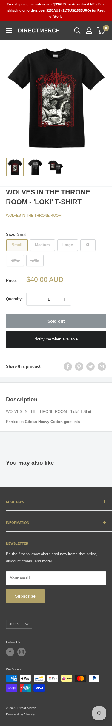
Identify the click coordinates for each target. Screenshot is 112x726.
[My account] (89, 30)
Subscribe (25, 596)
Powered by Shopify (20, 714)
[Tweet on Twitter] (90, 366)
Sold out (56, 321)
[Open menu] (9, 30)
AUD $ (14, 624)
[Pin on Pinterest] (79, 366)
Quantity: (14, 299)
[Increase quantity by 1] (64, 299)
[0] (101, 30)
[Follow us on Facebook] (10, 652)
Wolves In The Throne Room (34, 215)
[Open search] (77, 30)
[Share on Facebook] (68, 366)
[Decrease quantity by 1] (33, 299)
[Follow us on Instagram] (21, 652)
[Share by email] (102, 366)
